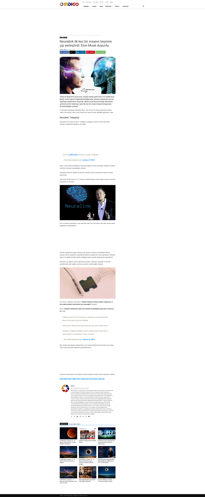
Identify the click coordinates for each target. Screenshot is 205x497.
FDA (77, 179)
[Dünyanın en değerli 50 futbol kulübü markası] (87, 433)
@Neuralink (73, 155)
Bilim (101, 6)
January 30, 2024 (88, 339)
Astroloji (125, 6)
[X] (86, 417)
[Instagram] (75, 417)
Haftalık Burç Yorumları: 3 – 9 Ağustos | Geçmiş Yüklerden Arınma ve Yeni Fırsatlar (68, 481)
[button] (143, 6)
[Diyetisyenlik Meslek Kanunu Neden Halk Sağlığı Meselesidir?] (87, 472)
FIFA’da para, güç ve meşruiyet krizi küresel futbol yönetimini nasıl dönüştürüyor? (106, 442)
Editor (65, 49)
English (111, 2)
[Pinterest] (81, 417)
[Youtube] (89, 417)
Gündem (85, 6)
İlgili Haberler (64, 424)
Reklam (101, 2)
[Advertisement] (102, 21)
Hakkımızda (88, 2)
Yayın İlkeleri (95, 2)
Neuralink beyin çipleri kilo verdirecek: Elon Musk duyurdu (82, 379)
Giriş (83, 2)
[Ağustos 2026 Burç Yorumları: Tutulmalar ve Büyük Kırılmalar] (106, 472)
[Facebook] (72, 417)
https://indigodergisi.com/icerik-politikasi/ (80, 388)
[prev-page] (61, 486)
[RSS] (83, 417)
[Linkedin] (78, 417)
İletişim (107, 2)
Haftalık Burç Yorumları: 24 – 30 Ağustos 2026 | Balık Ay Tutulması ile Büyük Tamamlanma (68, 442)
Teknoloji (108, 6)
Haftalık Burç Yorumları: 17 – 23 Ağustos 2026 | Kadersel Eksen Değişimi (67, 461)
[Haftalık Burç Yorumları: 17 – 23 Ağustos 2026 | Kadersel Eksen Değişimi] (68, 452)
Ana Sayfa (62, 35)
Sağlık (117, 6)
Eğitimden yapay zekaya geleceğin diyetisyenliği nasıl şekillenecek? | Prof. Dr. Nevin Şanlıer (106, 461)
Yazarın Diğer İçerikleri (74, 424)
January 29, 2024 (88, 160)
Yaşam (94, 6)
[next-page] (63, 486)
